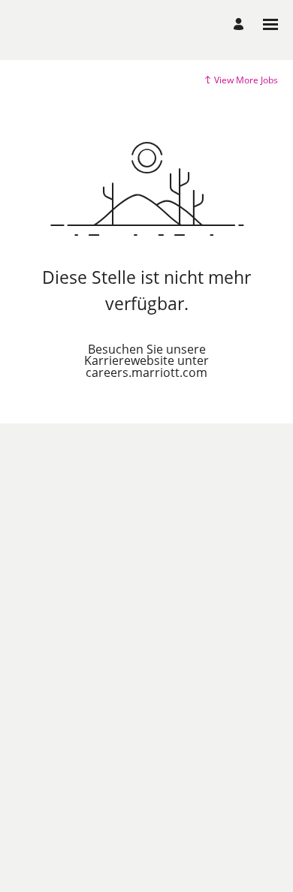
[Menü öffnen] (270, 24)
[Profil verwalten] (241, 24)
